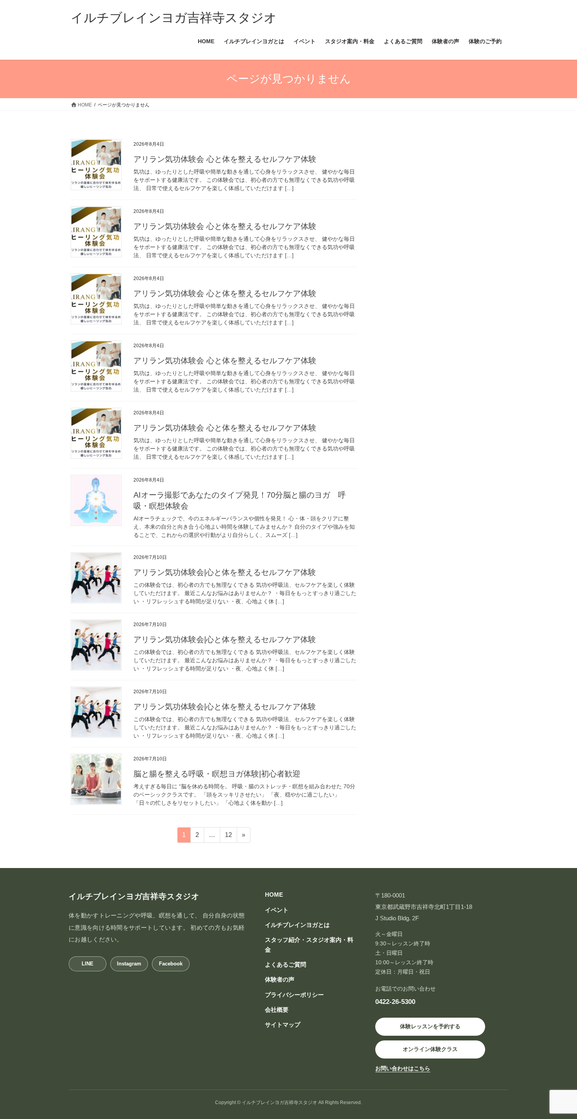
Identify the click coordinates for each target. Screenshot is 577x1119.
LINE (87, 964)
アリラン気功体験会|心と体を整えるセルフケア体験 (224, 572)
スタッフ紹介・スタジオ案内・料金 (309, 944)
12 (228, 837)
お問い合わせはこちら (402, 1068)
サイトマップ (282, 1024)
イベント (276, 910)
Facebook (171, 964)
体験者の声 (279, 979)
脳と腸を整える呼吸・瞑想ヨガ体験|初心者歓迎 (216, 773)
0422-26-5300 (395, 1001)
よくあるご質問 (285, 964)
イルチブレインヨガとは (297, 924)
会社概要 (276, 1009)
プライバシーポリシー (294, 994)
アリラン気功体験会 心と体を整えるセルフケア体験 (224, 159)
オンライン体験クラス (430, 1049)
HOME (274, 894)
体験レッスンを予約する (430, 1026)
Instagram (129, 964)
